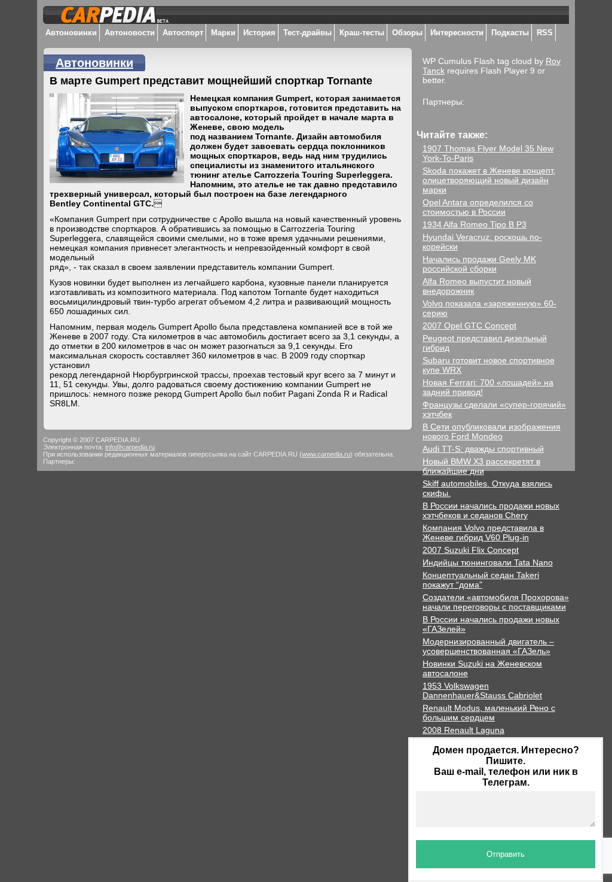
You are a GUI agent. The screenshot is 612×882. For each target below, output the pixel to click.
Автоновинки (71, 32)
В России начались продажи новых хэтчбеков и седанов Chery (491, 510)
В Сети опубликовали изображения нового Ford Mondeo (492, 431)
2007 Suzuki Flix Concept (471, 550)
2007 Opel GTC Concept (469, 325)
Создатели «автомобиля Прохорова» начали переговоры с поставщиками (496, 602)
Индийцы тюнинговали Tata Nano (488, 562)
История (259, 32)
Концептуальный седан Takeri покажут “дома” (481, 579)
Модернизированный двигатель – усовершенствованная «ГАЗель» (488, 646)
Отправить (505, 854)
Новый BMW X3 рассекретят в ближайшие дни (481, 466)
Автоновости (130, 32)
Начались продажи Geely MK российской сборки (479, 263)
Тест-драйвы (307, 32)
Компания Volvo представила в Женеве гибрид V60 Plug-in (483, 532)
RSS (545, 32)
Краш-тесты (361, 32)
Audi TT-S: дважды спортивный (483, 449)
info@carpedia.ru (130, 447)
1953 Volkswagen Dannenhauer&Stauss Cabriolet (482, 690)
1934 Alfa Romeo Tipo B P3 (475, 224)
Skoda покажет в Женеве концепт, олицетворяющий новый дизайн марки (489, 180)
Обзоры (407, 32)
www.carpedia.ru (326, 454)
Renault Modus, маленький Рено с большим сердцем (489, 712)
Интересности (457, 32)
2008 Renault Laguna (463, 730)
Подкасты (510, 32)
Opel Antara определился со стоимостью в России (478, 207)
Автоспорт (183, 32)
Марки (223, 32)
